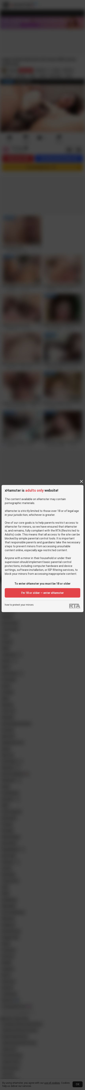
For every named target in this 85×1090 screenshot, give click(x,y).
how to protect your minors (19, 605)
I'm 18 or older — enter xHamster (42, 592)
